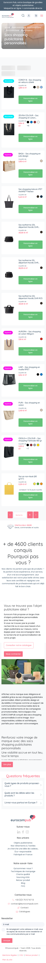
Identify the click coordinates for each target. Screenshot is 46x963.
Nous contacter (13, 654)
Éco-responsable (23, 851)
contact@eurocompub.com (24, 903)
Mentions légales (9, 955)
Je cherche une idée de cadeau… (23, 848)
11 (30, 514)
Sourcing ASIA (23, 877)
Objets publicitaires (23, 842)
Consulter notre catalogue (19, 645)
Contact (24, 907)
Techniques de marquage (23, 871)
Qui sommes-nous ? (23, 868)
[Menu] (42, 16)
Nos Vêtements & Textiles (23, 845)
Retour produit (23, 880)
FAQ (23, 886)
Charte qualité (23, 874)
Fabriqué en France (23, 854)
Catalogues (24, 911)
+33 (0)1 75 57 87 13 (24, 899)
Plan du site (7, 959)
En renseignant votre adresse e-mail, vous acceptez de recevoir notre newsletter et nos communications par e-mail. (25, 931)
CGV (21, 955)
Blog (23, 883)
